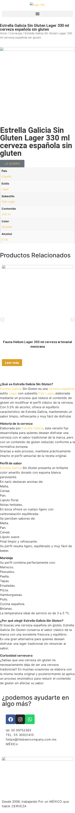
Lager (5, 189)
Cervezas (15, 33)
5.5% (5, 239)
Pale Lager (8, 201)
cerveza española (61, 389)
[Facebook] (10, 719)
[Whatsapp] (30, 719)
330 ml (6, 214)
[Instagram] (20, 719)
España (6, 176)
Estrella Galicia (11, 389)
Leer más (12, 363)
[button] (37, 14)
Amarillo (7, 226)
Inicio (3, 33)
